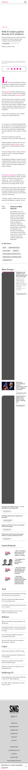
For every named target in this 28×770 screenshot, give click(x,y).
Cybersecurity (7, 260)
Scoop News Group (21, 293)
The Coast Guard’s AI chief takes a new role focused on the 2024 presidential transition (20, 570)
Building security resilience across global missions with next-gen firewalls (21, 275)
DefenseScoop (14, 726)
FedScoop (14, 723)
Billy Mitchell (6, 43)
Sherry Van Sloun (16, 144)
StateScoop (14, 733)
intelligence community (9, 175)
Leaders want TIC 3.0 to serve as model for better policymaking (13, 525)
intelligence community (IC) (11, 254)
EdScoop (14, 737)
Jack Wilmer (7, 91)
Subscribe (4, 767)
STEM (4, 247)
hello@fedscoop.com (14, 760)
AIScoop (14, 740)
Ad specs (14, 753)
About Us (14, 716)
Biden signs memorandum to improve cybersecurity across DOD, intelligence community (21, 386)
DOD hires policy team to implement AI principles (12, 516)
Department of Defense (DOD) (12, 257)
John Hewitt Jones (21, 393)
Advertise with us (14, 750)
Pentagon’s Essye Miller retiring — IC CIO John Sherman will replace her (13, 507)
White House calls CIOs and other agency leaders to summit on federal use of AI (13, 534)
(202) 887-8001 (14, 757)
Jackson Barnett (21, 405)
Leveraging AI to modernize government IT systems (20, 561)
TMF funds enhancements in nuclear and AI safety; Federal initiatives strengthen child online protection (20, 580)
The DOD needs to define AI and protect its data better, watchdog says (21, 399)
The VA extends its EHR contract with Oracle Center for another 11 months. (20, 553)
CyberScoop (14, 730)
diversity (16, 250)
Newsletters (14, 747)
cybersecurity (19, 95)
